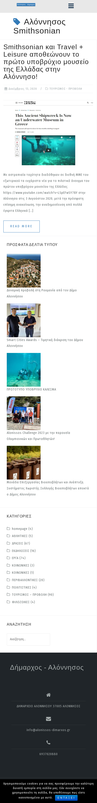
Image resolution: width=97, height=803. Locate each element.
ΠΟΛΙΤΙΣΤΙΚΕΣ (21, 587)
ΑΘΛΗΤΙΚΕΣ (20, 536)
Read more (21, 226)
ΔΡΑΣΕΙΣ (17, 543)
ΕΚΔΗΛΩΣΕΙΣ (20, 551)
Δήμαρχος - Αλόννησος (47, 667)
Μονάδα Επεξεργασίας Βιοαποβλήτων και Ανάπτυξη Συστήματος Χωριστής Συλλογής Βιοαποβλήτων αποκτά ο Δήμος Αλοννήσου (48, 488)
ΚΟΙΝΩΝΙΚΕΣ (20, 565)
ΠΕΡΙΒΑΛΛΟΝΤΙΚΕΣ (25, 580)
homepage (20, 529)
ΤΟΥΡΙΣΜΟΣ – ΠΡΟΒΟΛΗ (29, 595)
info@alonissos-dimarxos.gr (48, 730)
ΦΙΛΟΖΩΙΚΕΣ (21, 602)
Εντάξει (66, 797)
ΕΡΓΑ (15, 558)
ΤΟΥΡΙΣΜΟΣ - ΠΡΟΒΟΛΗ (65, 88)
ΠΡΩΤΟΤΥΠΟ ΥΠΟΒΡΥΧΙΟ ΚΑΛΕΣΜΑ (31, 389)
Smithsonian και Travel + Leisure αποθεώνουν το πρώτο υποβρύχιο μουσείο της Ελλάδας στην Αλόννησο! (46, 61)
